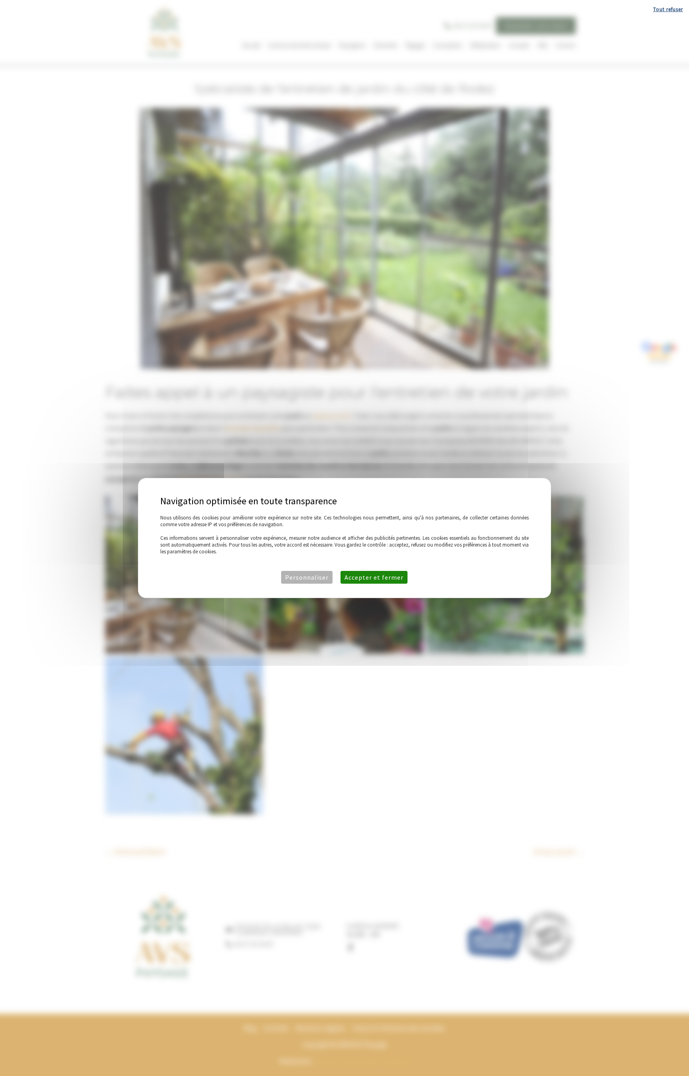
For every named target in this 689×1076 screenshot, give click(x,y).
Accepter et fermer (374, 577)
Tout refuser (668, 9)
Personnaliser (307, 577)
